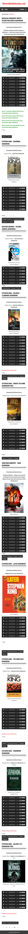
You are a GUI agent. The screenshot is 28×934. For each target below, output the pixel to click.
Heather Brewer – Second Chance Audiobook (11, 228)
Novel (15, 556)
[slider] (23, 78)
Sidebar (22, 9)
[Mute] (20, 78)
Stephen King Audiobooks (9, 370)
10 (14, 927)
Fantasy (4, 219)
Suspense (5, 221)
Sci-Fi (9, 136)
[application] (14, 78)
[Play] (3, 78)
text (4, 130)
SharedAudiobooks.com (14, 3)
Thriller (11, 221)
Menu (6, 9)
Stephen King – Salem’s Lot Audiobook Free (12, 845)
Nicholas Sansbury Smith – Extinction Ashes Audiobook (12, 19)
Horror (4, 136)
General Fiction (6, 288)
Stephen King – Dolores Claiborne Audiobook (10, 294)
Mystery (10, 556)
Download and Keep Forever (14, 27)
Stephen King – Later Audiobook (14, 564)
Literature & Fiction (18, 219)
